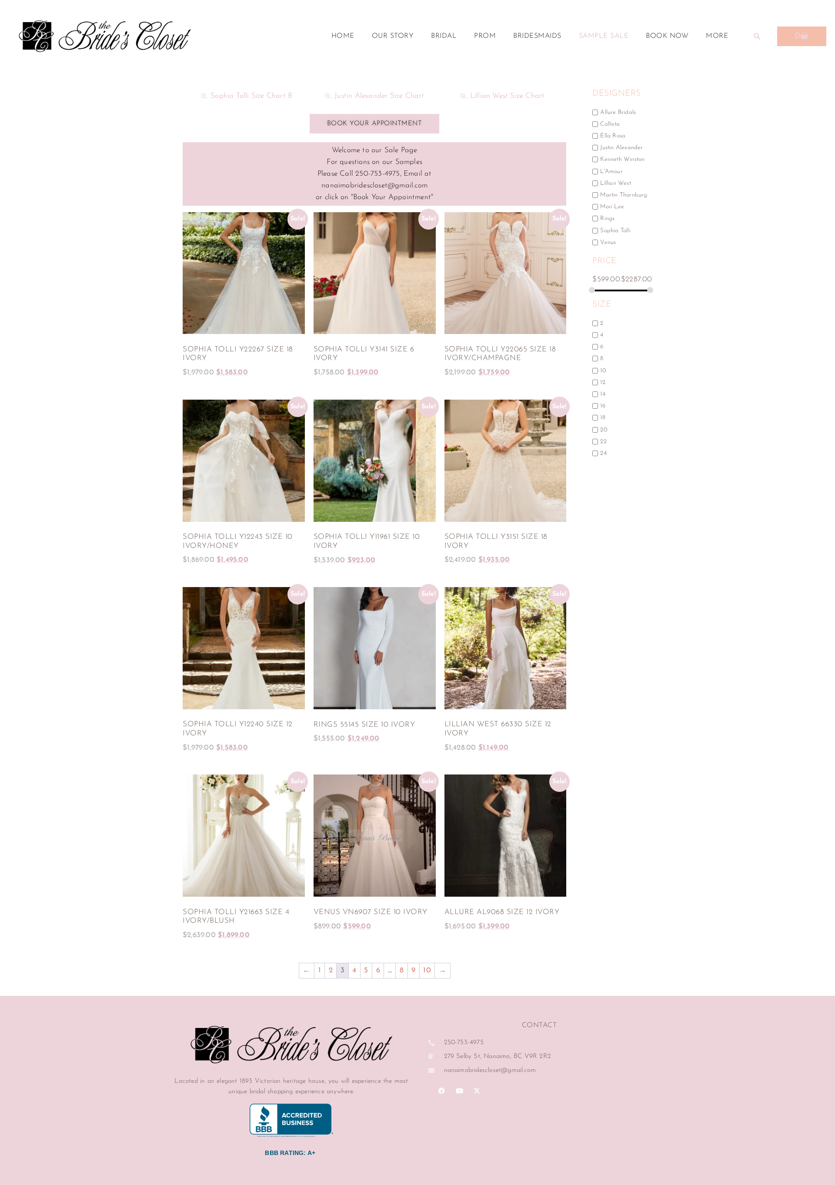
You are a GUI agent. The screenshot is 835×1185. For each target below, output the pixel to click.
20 (603, 429)
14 (602, 394)
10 (427, 970)
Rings (607, 218)
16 (602, 406)
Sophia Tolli (615, 230)
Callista (610, 124)
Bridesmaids (537, 36)
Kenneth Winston (622, 159)
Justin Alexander (621, 147)
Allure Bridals (618, 112)
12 (602, 382)
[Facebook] (441, 1091)
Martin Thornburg (623, 195)
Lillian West (615, 183)
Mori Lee (612, 207)
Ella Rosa (612, 136)
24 (603, 453)
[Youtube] (459, 1091)
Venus (608, 242)
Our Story (393, 36)
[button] (756, 36)
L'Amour (611, 171)
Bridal (444, 36)
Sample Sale (604, 36)
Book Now (667, 36)
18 (602, 418)
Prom (485, 36)
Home (342, 36)
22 (603, 441)
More (717, 36)
